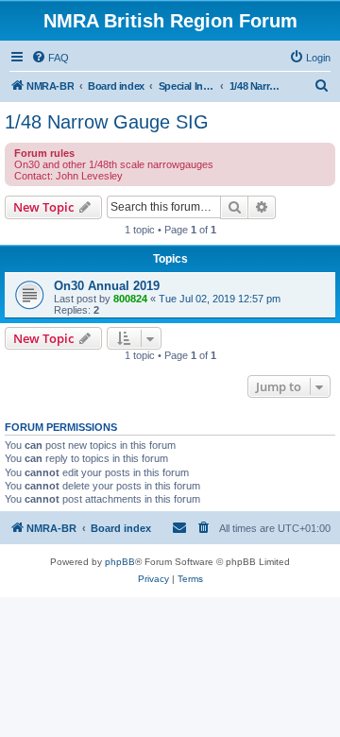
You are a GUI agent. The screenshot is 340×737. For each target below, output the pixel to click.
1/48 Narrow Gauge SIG (107, 121)
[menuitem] (50, 57)
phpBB (120, 562)
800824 (130, 298)
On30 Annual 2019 (107, 286)
